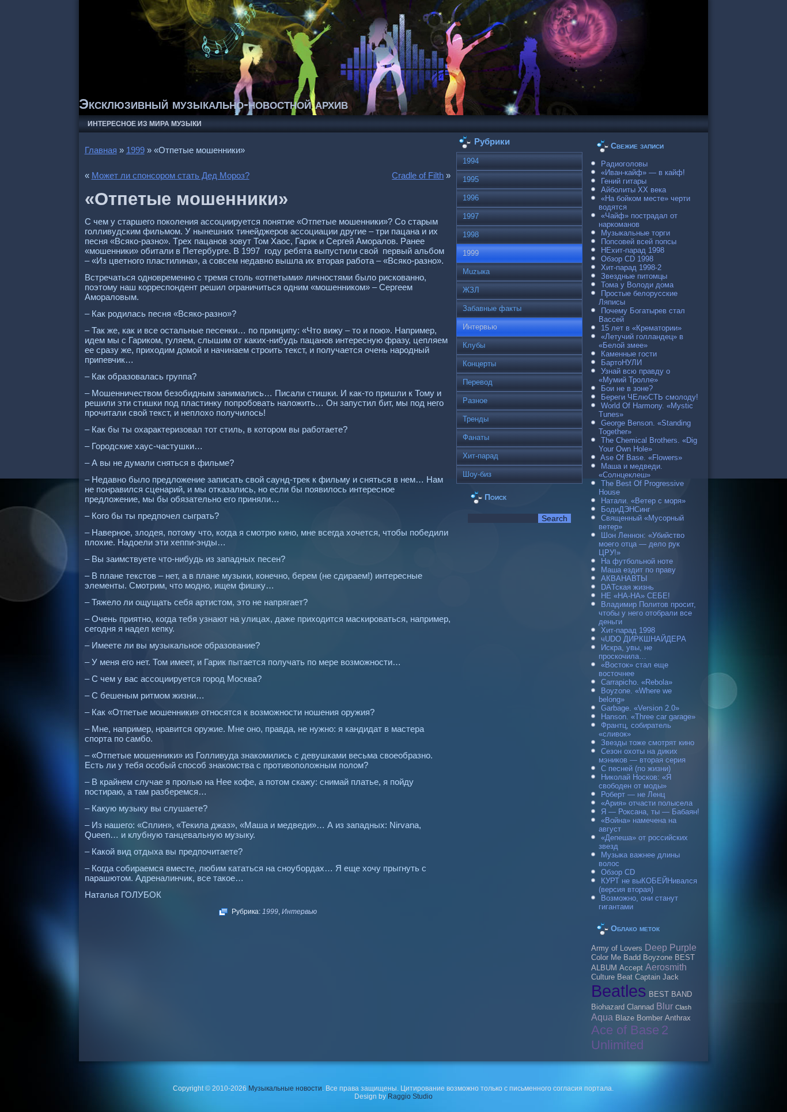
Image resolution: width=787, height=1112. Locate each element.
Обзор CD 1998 (627, 259)
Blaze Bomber (639, 1018)
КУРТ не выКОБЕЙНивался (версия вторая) (648, 885)
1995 (471, 179)
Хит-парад (480, 455)
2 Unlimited (629, 1037)
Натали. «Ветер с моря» (643, 500)
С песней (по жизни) (636, 768)
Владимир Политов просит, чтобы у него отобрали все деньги (647, 613)
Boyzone (657, 958)
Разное (475, 400)
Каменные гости (629, 354)
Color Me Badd (616, 958)
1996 (471, 197)
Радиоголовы (624, 164)
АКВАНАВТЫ (624, 578)
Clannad (640, 1007)
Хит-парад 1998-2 (631, 267)
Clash (683, 1007)
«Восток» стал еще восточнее (633, 669)
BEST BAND (670, 994)
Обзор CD (618, 872)
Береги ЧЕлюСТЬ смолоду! (649, 397)
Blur (664, 1006)
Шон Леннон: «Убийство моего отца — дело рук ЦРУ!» (641, 544)
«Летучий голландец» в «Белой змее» (641, 341)
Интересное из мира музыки (145, 124)
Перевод (478, 382)
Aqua (602, 1017)
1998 (471, 234)
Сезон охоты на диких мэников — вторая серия (642, 755)
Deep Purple (671, 947)
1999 (135, 150)
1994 (471, 161)
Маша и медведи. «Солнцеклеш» (631, 470)
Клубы (474, 345)
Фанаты (476, 437)
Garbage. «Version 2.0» (640, 708)
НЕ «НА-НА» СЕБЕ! (635, 595)
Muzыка (476, 271)
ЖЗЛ (471, 290)
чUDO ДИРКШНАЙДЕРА (643, 639)
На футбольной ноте (637, 561)
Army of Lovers (616, 948)
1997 (471, 216)
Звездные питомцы (634, 276)
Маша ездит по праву (638, 570)
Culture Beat (612, 977)
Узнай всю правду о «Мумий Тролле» (634, 375)
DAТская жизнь (627, 587)
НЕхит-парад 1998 (632, 250)
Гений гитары (623, 181)
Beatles (618, 990)
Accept (631, 968)
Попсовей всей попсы (638, 241)
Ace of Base (625, 1030)
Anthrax (678, 1018)
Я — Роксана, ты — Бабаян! (650, 811)
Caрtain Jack (657, 977)
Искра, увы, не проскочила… (625, 652)
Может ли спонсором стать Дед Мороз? (170, 175)
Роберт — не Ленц (633, 794)
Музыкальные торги (635, 233)
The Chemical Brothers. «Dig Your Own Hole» (648, 444)
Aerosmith (666, 967)
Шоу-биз (477, 474)
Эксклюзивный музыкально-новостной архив (213, 104)
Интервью (299, 912)
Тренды (476, 419)
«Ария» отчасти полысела (647, 803)
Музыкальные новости (285, 1088)
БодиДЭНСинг (625, 509)
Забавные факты (492, 308)
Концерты (479, 363)
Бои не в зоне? (627, 388)
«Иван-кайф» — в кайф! (643, 172)
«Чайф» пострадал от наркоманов (638, 220)
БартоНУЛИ (621, 362)
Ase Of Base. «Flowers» (641, 457)
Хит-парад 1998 (628, 630)
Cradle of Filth (418, 175)
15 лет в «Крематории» (641, 328)
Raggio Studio (410, 1096)
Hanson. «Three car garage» (648, 716)
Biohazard (608, 1007)
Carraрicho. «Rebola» (636, 682)
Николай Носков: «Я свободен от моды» (635, 781)
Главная (101, 150)
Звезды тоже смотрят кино (647, 742)
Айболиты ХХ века (633, 189)
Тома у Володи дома (637, 284)
